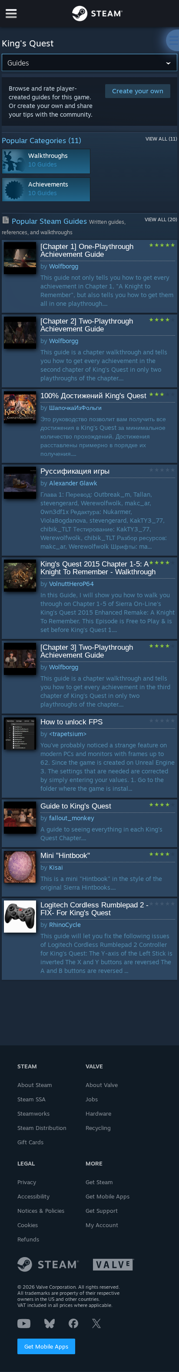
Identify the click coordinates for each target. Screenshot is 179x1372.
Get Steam (99, 1182)
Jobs (92, 1099)
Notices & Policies (40, 1210)
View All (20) (161, 219)
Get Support (102, 1210)
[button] (89, 276)
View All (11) (161, 139)
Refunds (28, 1239)
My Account (102, 1224)
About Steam (34, 1084)
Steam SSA (31, 1099)
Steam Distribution (41, 1127)
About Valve (102, 1084)
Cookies (27, 1224)
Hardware (98, 1113)
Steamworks (33, 1113)
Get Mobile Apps (46, 1346)
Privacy (26, 1182)
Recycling (98, 1127)
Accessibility (33, 1196)
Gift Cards (30, 1142)
